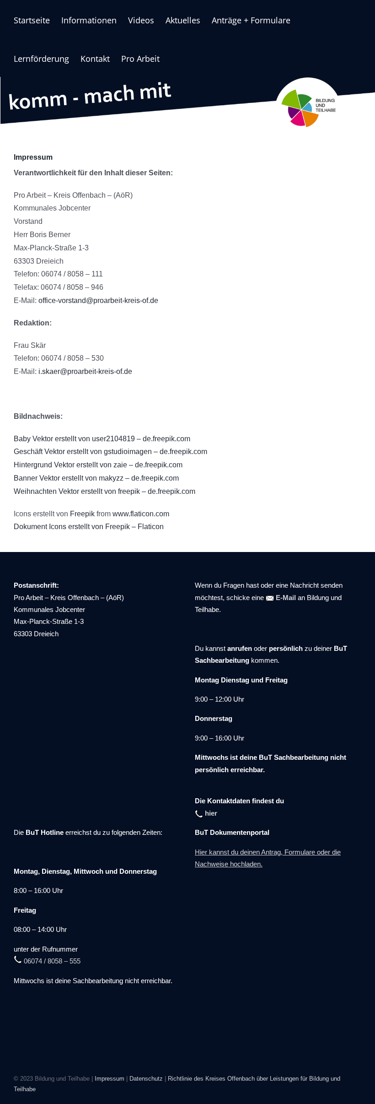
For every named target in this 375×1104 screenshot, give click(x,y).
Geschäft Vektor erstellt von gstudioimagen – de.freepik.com (110, 451)
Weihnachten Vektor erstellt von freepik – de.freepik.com (104, 491)
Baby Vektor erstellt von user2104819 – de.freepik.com (102, 439)
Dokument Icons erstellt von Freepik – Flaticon (89, 526)
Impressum (109, 1078)
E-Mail (285, 597)
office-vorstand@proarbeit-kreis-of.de (98, 300)
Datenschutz (146, 1078)
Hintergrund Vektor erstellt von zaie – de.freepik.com (98, 465)
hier (210, 813)
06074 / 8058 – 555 (51, 961)
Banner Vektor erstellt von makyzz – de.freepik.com (96, 478)
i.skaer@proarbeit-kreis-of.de (85, 371)
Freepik (82, 514)
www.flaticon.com (140, 514)
